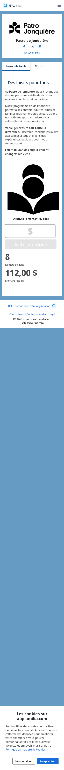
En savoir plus (32, 52)
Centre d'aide (16, 314)
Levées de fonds (16, 66)
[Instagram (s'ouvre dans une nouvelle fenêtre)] (39, 46)
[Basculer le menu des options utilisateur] (59, 5)
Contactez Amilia (36, 314)
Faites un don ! (31, 244)
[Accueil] (12, 5)
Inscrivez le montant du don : (31, 218)
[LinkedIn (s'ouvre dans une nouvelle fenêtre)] (32, 46)
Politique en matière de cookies (25, 749)
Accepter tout (47, 761)
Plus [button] (37, 66)
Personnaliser (24, 761)
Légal (52, 314)
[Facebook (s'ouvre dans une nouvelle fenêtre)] (24, 46)
